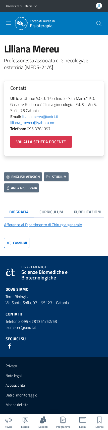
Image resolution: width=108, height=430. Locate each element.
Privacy (11, 366)
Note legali (14, 376)
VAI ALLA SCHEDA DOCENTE (41, 142)
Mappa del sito (17, 405)
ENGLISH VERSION (25, 176)
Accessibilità (15, 385)
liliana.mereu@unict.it (40, 116)
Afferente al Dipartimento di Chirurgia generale (43, 225)
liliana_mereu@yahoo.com (32, 123)
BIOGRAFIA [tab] (19, 212)
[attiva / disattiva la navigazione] (9, 23)
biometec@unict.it (21, 327)
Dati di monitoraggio (21, 395)
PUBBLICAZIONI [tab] (87, 212)
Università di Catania (19, 6)
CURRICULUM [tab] (51, 212)
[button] (35, 6)
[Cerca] (99, 23)
